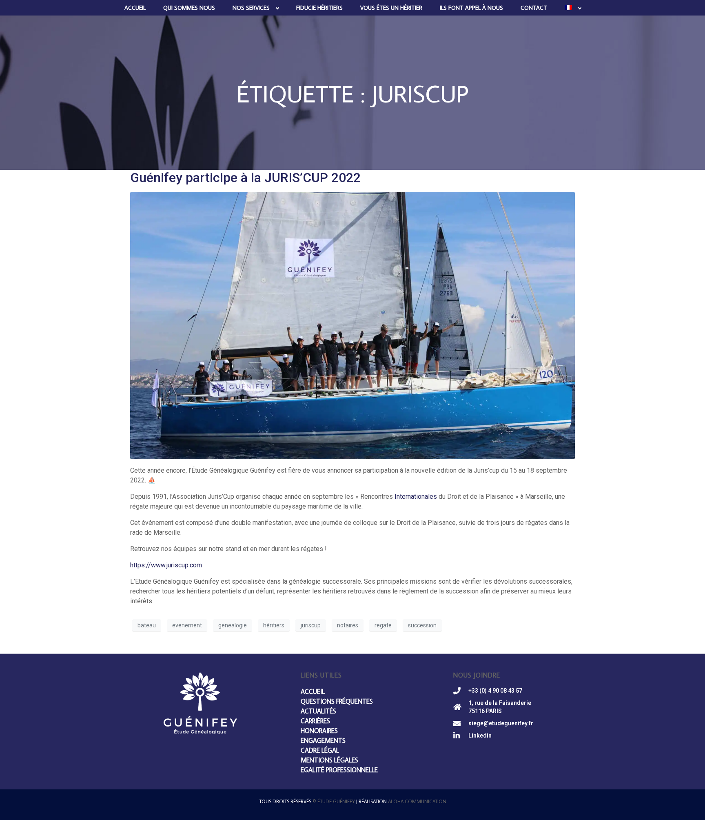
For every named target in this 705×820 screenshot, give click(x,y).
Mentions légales (329, 760)
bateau (146, 625)
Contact (534, 7)
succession (422, 625)
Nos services (251, 7)
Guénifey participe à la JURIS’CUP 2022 (245, 177)
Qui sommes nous (189, 7)
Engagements (323, 740)
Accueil (135, 7)
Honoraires (319, 731)
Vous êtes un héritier (391, 7)
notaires (347, 625)
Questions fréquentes (337, 701)
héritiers (273, 625)
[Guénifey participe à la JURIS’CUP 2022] (352, 325)
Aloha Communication (417, 801)
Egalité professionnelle (339, 770)
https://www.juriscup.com (166, 565)
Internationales (416, 496)
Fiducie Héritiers (319, 7)
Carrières (315, 721)
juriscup (311, 625)
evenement (187, 625)
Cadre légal (320, 750)
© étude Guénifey (334, 801)
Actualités (318, 711)
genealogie (232, 625)
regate (383, 625)
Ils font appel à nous (471, 7)
